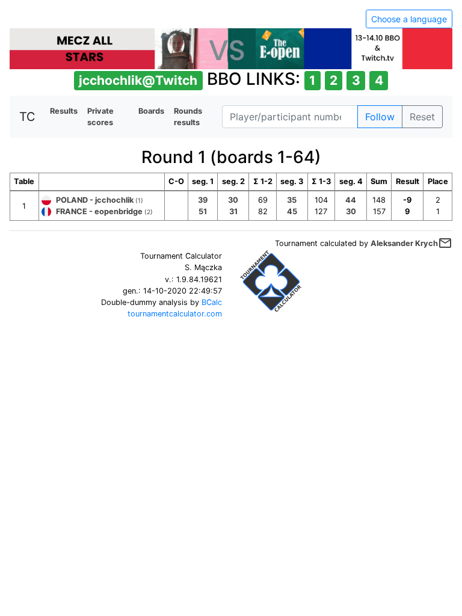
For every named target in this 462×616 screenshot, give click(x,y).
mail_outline (445, 243)
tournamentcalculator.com (175, 313)
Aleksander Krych (404, 243)
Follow (380, 117)
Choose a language (409, 19)
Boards (151, 111)
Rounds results (188, 116)
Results (64, 111)
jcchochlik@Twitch (138, 80)
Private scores (100, 116)
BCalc (212, 302)
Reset (422, 117)
